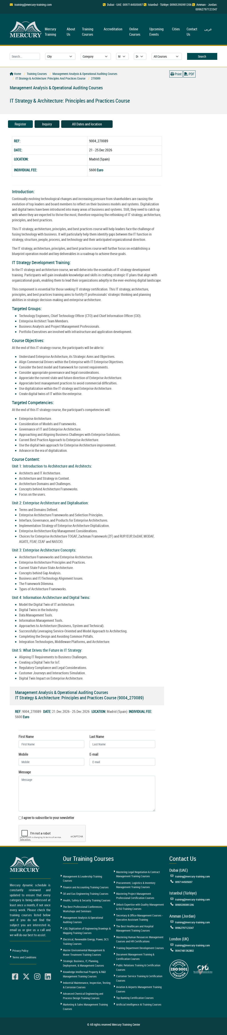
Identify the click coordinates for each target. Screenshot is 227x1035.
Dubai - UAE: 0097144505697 (125, 4)
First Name (26, 736)
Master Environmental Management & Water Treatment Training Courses (84, 952)
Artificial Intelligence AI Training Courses (138, 1004)
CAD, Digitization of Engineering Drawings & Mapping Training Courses (87, 930)
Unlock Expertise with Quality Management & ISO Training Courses (140, 906)
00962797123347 (184, 928)
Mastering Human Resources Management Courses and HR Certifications (139, 939)
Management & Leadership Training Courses (82, 878)
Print (178, 74)
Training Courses (87, 32)
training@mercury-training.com (33, 4)
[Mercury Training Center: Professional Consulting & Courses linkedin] (48, 976)
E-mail (94, 754)
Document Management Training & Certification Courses (135, 956)
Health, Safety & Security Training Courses (86, 900)
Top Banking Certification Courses (135, 998)
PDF (191, 74)
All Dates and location (87, 124)
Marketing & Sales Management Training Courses (85, 1006)
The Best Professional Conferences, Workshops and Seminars (83, 909)
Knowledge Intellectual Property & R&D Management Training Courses (84, 974)
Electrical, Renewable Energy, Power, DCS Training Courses (86, 941)
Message (25, 772)
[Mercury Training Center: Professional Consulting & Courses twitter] (26, 976)
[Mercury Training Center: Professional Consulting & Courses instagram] (37, 976)
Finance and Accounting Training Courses (86, 887)
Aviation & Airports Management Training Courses (139, 989)
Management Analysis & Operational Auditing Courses (83, 920)
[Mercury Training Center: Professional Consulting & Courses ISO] (178, 968)
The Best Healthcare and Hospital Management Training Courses (134, 928)
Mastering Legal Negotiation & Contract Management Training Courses (138, 874)
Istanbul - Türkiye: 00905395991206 (170, 4)
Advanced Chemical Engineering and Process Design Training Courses (83, 996)
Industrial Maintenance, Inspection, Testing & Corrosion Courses (86, 985)
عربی (208, 29)
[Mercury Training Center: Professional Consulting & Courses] (26, 29)
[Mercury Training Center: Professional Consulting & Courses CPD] (202, 968)
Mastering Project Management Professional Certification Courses (135, 896)
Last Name (97, 736)
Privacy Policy (20, 951)
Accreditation (113, 29)
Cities (176, 29)
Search (202, 56)
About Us (71, 32)
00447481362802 (184, 951)
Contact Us (192, 32)
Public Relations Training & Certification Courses (138, 967)
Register (20, 124)
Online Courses (134, 32)
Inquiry (47, 124)
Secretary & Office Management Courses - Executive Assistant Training (139, 917)
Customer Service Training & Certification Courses (139, 978)
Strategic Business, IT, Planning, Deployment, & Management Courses (83, 963)
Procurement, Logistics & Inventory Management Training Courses (135, 885)
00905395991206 (184, 905)
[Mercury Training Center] (25, 864)
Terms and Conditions (24, 957)
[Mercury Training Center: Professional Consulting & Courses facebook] (15, 976)
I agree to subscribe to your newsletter (48, 817)
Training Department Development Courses (140, 948)
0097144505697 (183, 882)
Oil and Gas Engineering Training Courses (85, 894)
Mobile (23, 754)
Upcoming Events (156, 32)
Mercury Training (50, 32)
